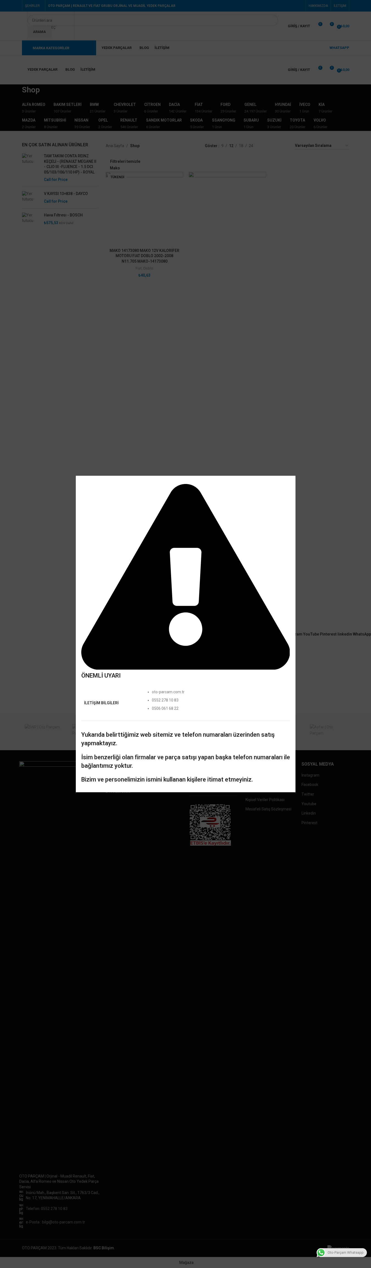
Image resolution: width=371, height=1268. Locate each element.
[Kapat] (293, 469)
